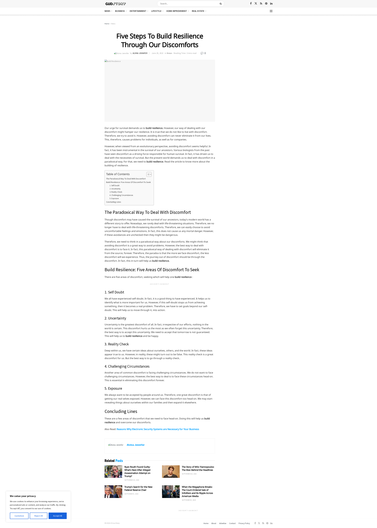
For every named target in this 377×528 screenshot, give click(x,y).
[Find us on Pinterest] (266, 3)
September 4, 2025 (189, 500)
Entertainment (138, 11)
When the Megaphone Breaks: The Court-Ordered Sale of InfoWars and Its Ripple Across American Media (197, 491)
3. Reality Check (116, 192)
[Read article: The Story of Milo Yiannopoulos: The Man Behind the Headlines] (171, 471)
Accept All (57, 515)
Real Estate (198, 11)
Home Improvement (176, 11)
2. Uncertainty (115, 188)
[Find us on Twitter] (255, 3)
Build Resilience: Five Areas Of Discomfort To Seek (128, 182)
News (107, 11)
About (213, 523)
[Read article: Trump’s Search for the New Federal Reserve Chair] (113, 491)
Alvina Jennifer (140, 53)
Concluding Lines (113, 202)
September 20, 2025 (189, 474)
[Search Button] (221, 4)
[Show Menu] (271, 11)
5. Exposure (114, 198)
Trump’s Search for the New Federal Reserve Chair (138, 488)
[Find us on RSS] (261, 3)
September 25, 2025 (131, 480)
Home (107, 24)
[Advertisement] (247, 44)
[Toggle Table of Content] (147, 174)
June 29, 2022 (157, 53)
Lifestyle (156, 11)
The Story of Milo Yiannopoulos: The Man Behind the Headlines (198, 468)
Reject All (38, 515)
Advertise (222, 523)
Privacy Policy (244, 523)
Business (120, 11)
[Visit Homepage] (116, 3)
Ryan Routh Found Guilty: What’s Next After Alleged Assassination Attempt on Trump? (137, 471)
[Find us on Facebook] (251, 3)
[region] (38, 506)
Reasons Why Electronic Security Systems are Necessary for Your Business (158, 429)
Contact (232, 523)
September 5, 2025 (131, 494)
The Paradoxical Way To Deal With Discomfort (126, 178)
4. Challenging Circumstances (121, 195)
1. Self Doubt (114, 185)
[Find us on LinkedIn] (271, 3)
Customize (19, 515)
